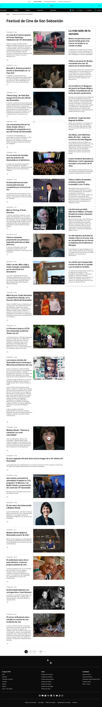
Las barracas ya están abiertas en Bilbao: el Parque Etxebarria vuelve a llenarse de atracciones (81, 213)
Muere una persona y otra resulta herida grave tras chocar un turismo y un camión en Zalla (79, 42)
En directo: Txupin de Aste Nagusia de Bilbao (79, 119)
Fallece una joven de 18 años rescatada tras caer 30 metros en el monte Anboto (81, 63)
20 (41, 651)
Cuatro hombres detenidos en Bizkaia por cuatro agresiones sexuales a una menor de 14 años (81, 162)
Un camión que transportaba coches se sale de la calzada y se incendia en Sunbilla (81, 264)
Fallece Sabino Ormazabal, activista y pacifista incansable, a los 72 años (80, 182)
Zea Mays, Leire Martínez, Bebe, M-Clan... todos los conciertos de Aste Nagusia (80, 137)
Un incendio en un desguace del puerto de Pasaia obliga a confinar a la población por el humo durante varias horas (81, 89)
